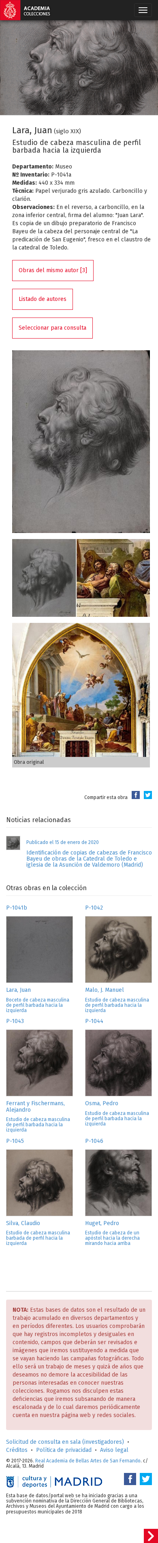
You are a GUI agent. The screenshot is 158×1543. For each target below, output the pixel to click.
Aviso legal (114, 1450)
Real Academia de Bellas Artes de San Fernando (88, 1461)
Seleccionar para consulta (52, 327)
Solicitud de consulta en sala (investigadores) (65, 1442)
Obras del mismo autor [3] (53, 270)
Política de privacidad (64, 1450)
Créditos (17, 1450)
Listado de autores (42, 299)
